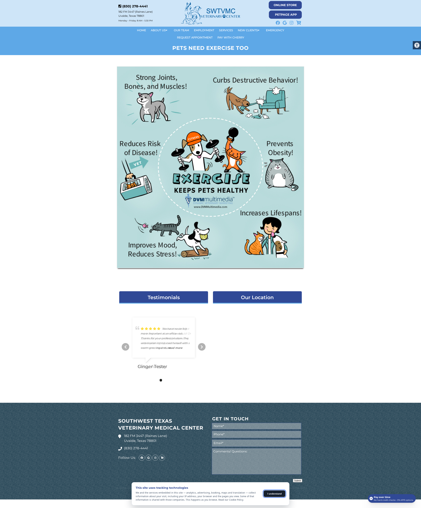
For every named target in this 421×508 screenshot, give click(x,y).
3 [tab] (161, 380)
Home (141, 30)
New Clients (248, 30)
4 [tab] (165, 380)
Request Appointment (195, 37)
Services (226, 30)
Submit (297, 480)
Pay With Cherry (230, 37)
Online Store (285, 5)
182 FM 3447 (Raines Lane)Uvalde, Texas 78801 (145, 438)
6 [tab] (175, 380)
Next (202, 347)
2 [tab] (156, 380)
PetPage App (286, 14)
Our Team (181, 30)
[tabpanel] (164, 344)
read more (163, 347)
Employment (204, 30)
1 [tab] (151, 380)
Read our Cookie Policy (230, 499)
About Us (158, 30)
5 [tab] (170, 380)
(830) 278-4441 (135, 6)
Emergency (275, 30)
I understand (274, 493)
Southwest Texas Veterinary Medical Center (160, 424)
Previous (125, 347)
